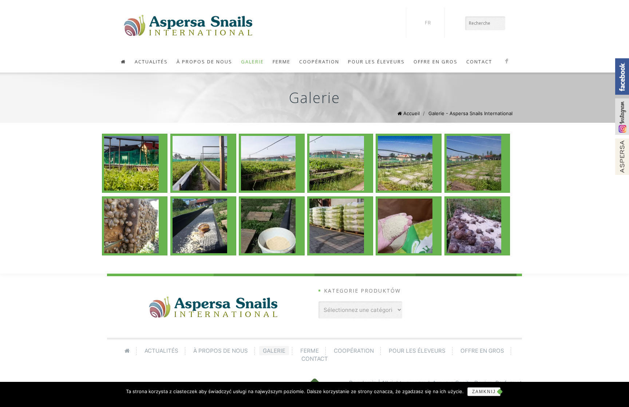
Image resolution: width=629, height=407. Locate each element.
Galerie (252, 61)
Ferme (281, 61)
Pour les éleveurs (376, 61)
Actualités (151, 61)
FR (428, 23)
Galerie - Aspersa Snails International (470, 113)
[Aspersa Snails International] (188, 25)
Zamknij (484, 391)
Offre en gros (436, 61)
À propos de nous (204, 61)
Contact (479, 61)
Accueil (411, 113)
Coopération (319, 61)
